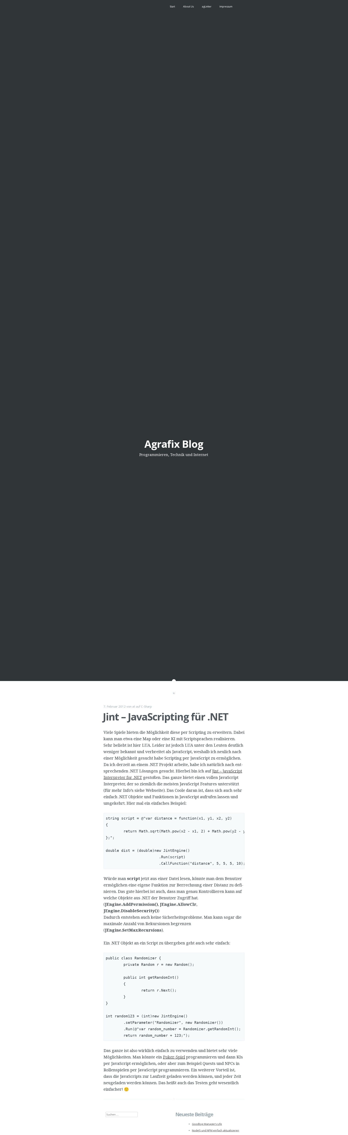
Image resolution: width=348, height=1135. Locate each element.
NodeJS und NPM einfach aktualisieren (215, 1130)
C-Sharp (146, 706)
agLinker (206, 6)
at (133, 706)
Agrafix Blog (173, 444)
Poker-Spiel (174, 1057)
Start (172, 6)
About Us (188, 6)
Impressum (226, 6)
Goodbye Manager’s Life (207, 1124)
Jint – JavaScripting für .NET (165, 716)
